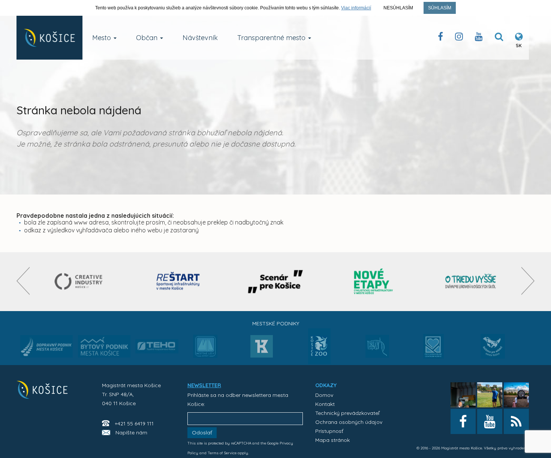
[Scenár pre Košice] (275, 282)
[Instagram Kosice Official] (459, 38)
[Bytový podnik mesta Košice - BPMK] (104, 348)
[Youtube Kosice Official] (489, 421)
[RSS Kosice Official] (516, 421)
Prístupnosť (329, 431)
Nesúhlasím (398, 7)
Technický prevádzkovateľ (347, 413)
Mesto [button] (102, 37)
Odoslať (202, 432)
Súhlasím (439, 7)
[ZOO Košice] (319, 362)
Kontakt (325, 404)
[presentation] (23, 281)
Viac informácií (356, 7)
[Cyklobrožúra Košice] (373, 282)
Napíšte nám (131, 432)
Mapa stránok (332, 440)
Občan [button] (147, 37)
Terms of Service (222, 453)
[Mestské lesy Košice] (205, 349)
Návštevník (200, 37)
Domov (324, 395)
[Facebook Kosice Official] (440, 38)
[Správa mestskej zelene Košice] (377, 349)
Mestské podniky (275, 323)
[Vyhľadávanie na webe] (499, 38)
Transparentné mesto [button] (272, 37)
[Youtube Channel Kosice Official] (479, 38)
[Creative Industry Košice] (80, 282)
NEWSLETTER (204, 385)
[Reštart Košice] (178, 282)
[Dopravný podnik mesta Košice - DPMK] (46, 348)
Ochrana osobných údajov (348, 422)
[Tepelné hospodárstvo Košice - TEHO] (156, 340)
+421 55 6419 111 (134, 423)
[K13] (261, 348)
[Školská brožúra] (471, 282)
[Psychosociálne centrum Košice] (433, 351)
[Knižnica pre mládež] (493, 351)
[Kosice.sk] (49, 38)
